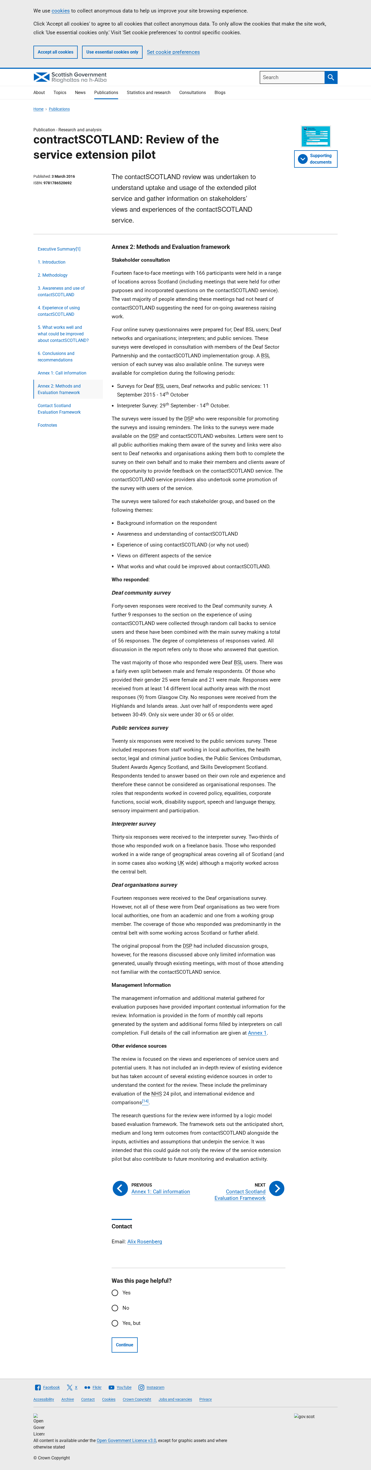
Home (38, 109)
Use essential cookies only (112, 52)
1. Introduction (51, 262)
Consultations (192, 92)
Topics (60, 92)
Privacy (205, 1399)
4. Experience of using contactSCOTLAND (59, 311)
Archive (67, 1399)
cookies (61, 11)
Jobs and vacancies (175, 1399)
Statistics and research (149, 92)
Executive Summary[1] (59, 249)
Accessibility (43, 1399)
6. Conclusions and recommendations (56, 357)
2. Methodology (53, 275)
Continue (124, 1344)
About (39, 92)
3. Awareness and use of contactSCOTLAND (61, 291)
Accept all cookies (55, 52)
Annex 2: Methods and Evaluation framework (59, 389)
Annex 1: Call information (62, 373)
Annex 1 (257, 1033)
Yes (126, 1293)
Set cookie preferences (173, 52)
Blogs (220, 92)
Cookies (108, 1399)
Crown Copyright (137, 1399)
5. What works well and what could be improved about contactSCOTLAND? (63, 334)
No (125, 1308)
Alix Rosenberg (144, 1241)
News (80, 92)
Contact (88, 1399)
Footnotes (47, 425)
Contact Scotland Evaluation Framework (59, 409)
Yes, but (131, 1323)
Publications (106, 92)
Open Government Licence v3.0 (126, 1440)
